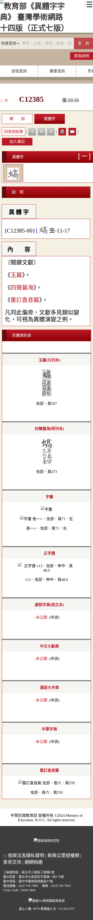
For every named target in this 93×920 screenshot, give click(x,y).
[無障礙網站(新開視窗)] (47, 900)
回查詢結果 (13, 132)
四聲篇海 (21, 288)
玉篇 (16, 275)
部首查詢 (19, 71)
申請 (54, 617)
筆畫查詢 (57, 71)
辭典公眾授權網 (63, 855)
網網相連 (34, 862)
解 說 (17, 119)
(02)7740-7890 (28, 885)
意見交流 (12, 862)
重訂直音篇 (24, 300)
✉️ (72, 132)
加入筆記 (17, 142)
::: (1, 100)
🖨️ (62, 132)
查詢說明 (81, 56)
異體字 (49, 119)
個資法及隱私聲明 (26, 855)
